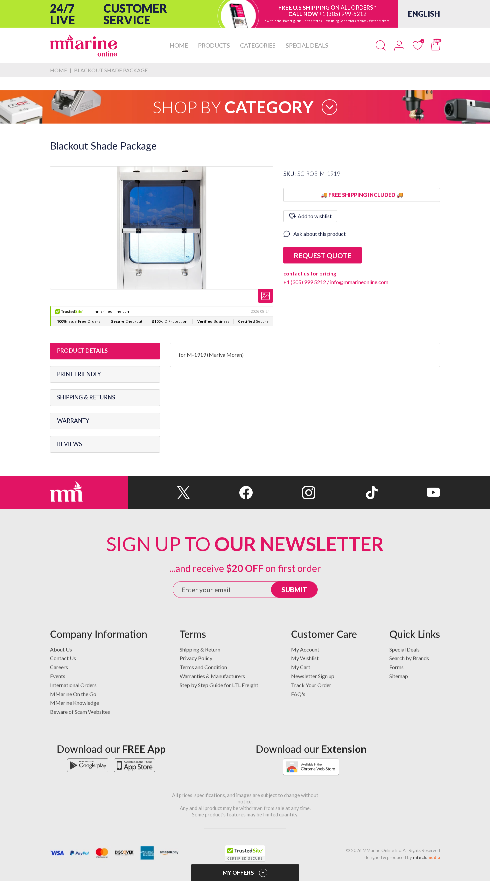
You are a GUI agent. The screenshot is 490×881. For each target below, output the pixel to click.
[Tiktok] (346, 493)
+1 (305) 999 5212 (304, 282)
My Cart (300, 667)
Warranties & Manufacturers (212, 676)
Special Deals (404, 649)
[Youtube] (409, 493)
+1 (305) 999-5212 (343, 13)
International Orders (73, 685)
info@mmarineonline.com (359, 282)
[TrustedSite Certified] (245, 853)
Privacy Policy (196, 658)
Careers (59, 667)
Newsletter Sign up (312, 676)
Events (57, 676)
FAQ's (298, 694)
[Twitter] (159, 493)
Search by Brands (409, 658)
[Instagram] (284, 493)
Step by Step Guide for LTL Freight (219, 685)
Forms (396, 667)
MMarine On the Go (73, 694)
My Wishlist (305, 658)
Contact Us (63, 658)
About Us (61, 649)
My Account (305, 649)
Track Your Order (311, 685)
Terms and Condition (203, 667)
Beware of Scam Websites (80, 711)
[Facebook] (221, 493)
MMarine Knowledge (74, 702)
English (424, 13)
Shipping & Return (200, 649)
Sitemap (398, 676)
